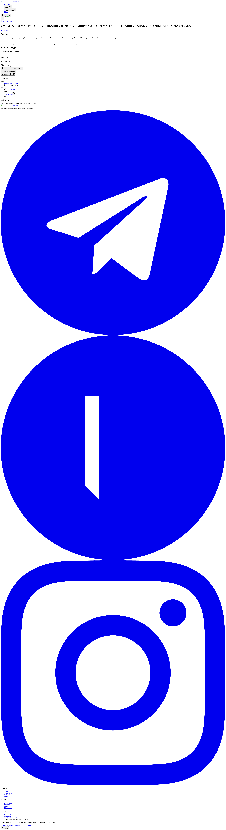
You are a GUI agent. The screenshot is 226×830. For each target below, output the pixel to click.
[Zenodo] (113, 559)
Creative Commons (25, 825)
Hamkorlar (7, 804)
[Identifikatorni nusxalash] (13, 93)
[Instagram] (113, 784)
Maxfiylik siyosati (9, 816)
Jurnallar (6, 791)
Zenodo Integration (6, 825)
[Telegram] (113, 334)
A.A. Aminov (4, 30)
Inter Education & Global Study (13, 83)
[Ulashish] (10, 74)
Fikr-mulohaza (8, 808)
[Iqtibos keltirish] (13, 74)
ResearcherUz (17, 1)
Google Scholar (15, 825)
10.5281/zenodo (10, 89)
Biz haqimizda (8, 803)
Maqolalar (7, 794)
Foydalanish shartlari (10, 815)
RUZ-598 (9, 94)
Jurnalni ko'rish (7, 21)
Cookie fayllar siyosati (10, 818)
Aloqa (6, 796)
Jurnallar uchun (8, 793)
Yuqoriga (6, 828)
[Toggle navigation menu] (2, 18)
